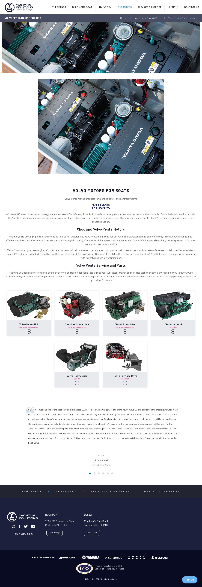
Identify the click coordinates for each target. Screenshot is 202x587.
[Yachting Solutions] (19, 7)
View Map (55, 532)
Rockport (52, 514)
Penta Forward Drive (125, 375)
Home (123, 17)
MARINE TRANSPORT (162, 491)
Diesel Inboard (173, 324)
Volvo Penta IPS (28, 324)
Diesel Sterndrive (125, 324)
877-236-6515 (24, 533)
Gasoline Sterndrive (77, 324)
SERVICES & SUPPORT (110, 491)
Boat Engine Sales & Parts (147, 17)
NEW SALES (32, 491)
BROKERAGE (66, 491)
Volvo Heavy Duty (77, 375)
